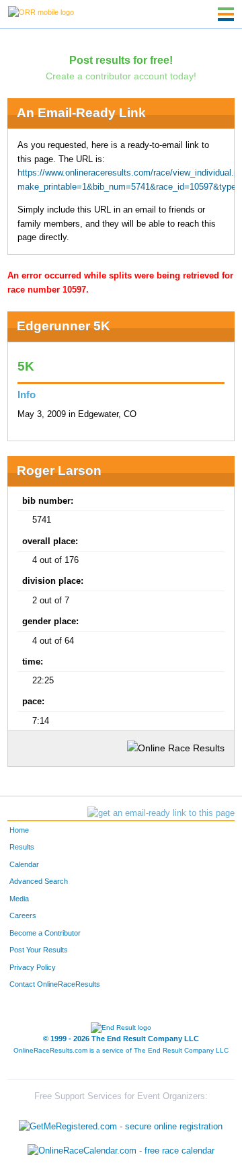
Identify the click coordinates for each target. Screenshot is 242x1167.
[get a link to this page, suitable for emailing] (161, 813)
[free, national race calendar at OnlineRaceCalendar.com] (121, 1150)
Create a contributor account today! (121, 76)
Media (19, 899)
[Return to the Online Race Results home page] (41, 11)
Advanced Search (38, 881)
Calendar (24, 864)
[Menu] (226, 14)
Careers (22, 915)
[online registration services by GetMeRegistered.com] (121, 1123)
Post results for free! (121, 60)
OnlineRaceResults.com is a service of (121, 1050)
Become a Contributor (45, 933)
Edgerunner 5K (63, 326)
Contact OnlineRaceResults (54, 984)
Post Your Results (38, 950)
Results (21, 847)
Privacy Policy (32, 967)
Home (19, 830)
